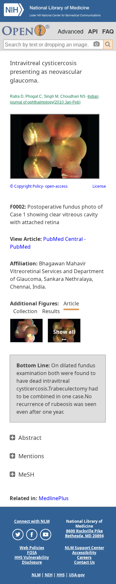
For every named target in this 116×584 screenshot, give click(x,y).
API (93, 31)
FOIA (32, 552)
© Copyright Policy (26, 186)
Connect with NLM (32, 521)
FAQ (108, 31)
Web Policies (32, 547)
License (99, 186)
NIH (49, 575)
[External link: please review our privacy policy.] (18, 534)
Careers (84, 557)
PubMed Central (63, 239)
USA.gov (77, 575)
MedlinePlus (54, 498)
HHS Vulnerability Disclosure (32, 560)
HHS (61, 575)
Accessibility (84, 552)
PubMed (20, 246)
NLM (36, 575)
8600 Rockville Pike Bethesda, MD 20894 (84, 533)
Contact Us (84, 562)
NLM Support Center (84, 547)
